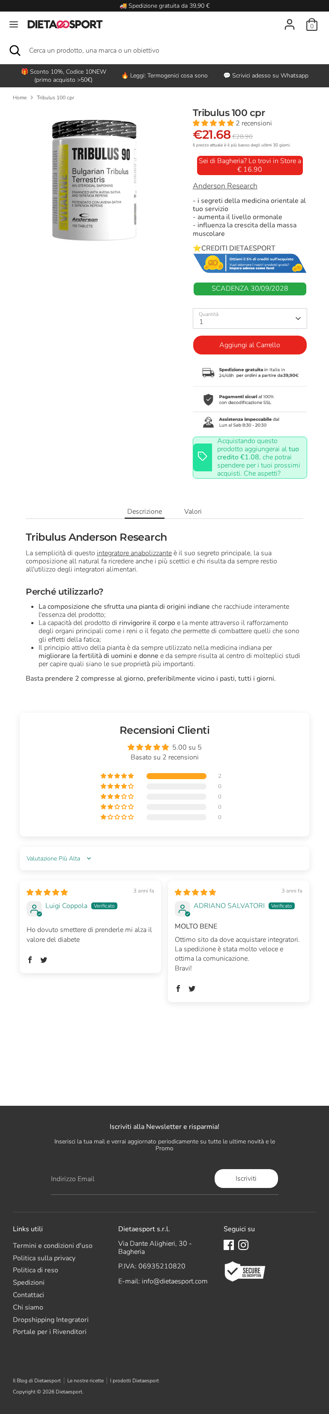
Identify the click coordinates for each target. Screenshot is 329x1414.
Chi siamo (28, 1307)
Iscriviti (246, 1178)
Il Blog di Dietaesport (37, 1380)
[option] (164, 75)
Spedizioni (29, 1282)
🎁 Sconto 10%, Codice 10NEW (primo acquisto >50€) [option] (63, 76)
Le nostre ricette (85, 1380)
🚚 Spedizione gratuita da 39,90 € (164, 6)
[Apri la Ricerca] (14, 51)
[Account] (289, 19)
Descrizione (144, 511)
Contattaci (28, 1295)
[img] (47, 892)
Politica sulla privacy (44, 1258)
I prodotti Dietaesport (134, 1380)
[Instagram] (243, 1245)
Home (20, 98)
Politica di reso (35, 1270)
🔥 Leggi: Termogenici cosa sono (164, 75)
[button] (214, 123)
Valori (193, 511)
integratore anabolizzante (134, 553)
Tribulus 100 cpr (55, 98)
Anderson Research (225, 186)
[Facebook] (229, 1245)
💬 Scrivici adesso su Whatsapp (265, 75)
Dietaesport (69, 1391)
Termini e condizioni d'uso (53, 1245)
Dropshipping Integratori (51, 1320)
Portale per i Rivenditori (50, 1332)
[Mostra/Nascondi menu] (13, 24)
